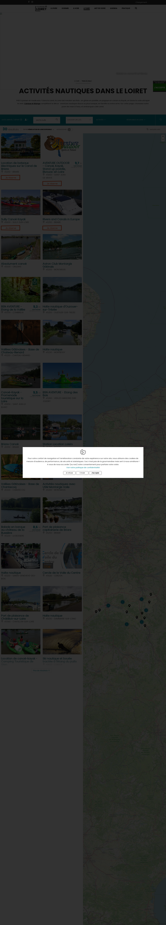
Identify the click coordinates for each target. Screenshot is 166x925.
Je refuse (69, 473)
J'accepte (95, 473)
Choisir (82, 473)
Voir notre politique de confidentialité (83, 467)
